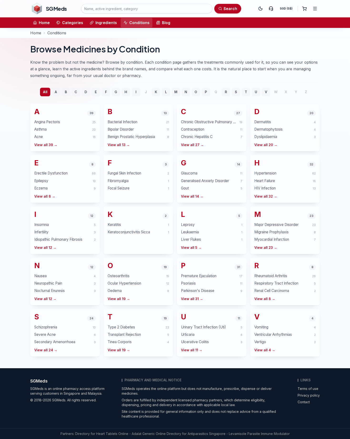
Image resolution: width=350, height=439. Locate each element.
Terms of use (308, 389)
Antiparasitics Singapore (206, 434)
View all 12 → (45, 247)
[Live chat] (271, 8)
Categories (72, 22)
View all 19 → (119, 299)
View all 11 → (191, 350)
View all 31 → (192, 299)
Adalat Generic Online (149, 434)
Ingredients (106, 22)
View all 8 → (44, 196)
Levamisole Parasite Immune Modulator (259, 434)
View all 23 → (265, 247)
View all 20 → (265, 145)
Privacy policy (309, 395)
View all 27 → (192, 145)
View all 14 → (192, 196)
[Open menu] (315, 8)
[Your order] (304, 8)
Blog (166, 22)
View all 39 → (45, 145)
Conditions (139, 22)
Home (44, 22)
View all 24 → (45, 350)
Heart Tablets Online (112, 434)
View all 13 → (119, 145)
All (45, 92)
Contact (304, 402)
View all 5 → (191, 247)
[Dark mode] (260, 8)
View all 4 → (264, 350)
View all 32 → (265, 196)
